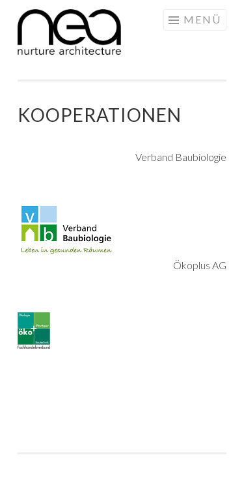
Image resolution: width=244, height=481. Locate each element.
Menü (202, 19)
